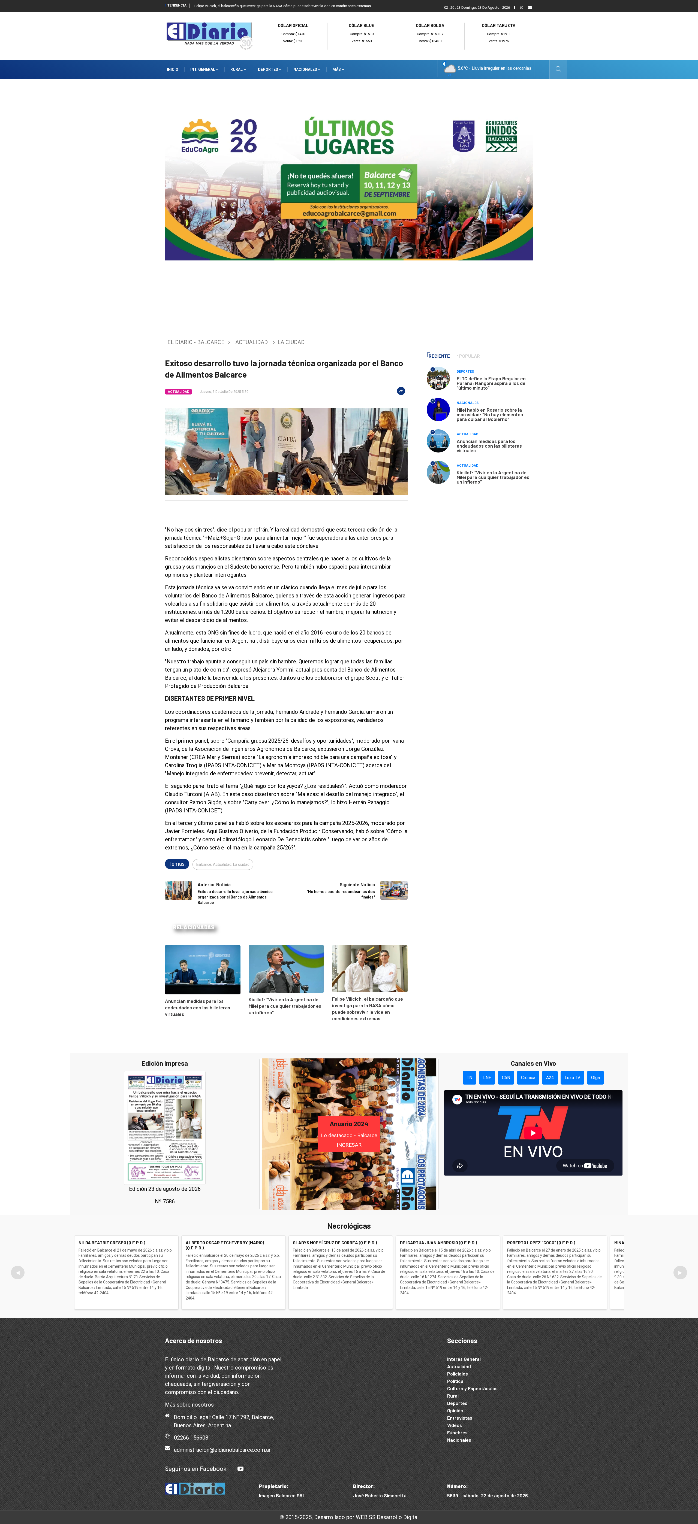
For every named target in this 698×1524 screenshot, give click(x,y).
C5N (506, 1077)
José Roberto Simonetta (380, 1495)
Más (337, 69)
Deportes (268, 69)
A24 (550, 1077)
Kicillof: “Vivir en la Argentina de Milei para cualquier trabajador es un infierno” (285, 1005)
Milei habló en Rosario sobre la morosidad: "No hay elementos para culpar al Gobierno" (490, 414)
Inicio (172, 69)
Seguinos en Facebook (196, 1468)
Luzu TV (572, 1077)
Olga (595, 1077)
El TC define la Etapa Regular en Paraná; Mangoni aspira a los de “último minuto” (491, 383)
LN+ (487, 1077)
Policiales (457, 1374)
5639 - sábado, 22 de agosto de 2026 (487, 1495)
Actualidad (251, 342)
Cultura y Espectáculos (472, 1388)
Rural (236, 69)
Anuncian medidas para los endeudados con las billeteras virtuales (197, 1007)
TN (469, 1077)
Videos (454, 1425)
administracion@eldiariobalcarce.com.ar (222, 1450)
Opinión (455, 1410)
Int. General (203, 69)
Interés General (464, 1359)
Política (455, 1381)
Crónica (528, 1077)
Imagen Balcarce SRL (282, 1495)
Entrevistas (459, 1418)
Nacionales (305, 69)
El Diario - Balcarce (195, 342)
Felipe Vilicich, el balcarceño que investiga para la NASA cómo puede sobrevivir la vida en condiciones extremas (282, 6)
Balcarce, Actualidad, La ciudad (222, 864)
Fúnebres (457, 1432)
